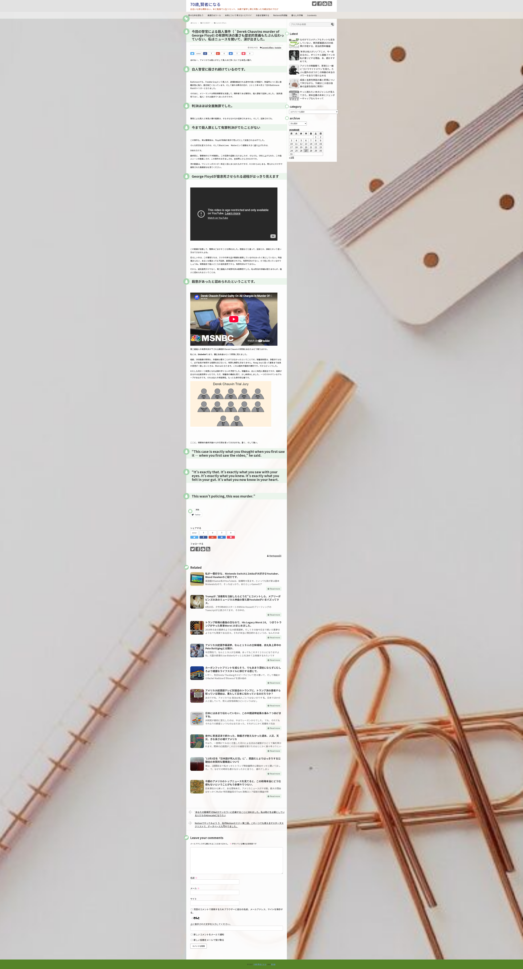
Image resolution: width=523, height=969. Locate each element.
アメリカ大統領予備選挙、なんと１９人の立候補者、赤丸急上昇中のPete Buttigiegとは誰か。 (243, 646)
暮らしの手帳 (297, 15)
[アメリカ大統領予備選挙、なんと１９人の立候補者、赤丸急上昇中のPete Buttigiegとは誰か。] (197, 650)
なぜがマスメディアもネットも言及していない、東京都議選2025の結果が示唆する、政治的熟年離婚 (317, 43)
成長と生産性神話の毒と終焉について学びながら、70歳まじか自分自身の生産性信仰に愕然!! (317, 83)
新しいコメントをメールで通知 (209, 934)
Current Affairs (268, 47)
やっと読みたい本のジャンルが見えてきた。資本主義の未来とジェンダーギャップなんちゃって (317, 95)
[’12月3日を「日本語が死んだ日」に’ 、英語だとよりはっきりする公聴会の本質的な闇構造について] (197, 764)
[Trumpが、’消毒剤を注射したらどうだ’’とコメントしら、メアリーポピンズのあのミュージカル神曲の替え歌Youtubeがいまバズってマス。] (197, 602)
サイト (193, 898)
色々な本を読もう (195, 15)
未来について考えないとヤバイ (238, 15)
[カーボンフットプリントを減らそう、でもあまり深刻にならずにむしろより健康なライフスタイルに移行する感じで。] (197, 673)
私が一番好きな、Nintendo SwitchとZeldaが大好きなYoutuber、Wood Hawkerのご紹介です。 (242, 575)
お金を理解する (262, 15)
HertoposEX (275, 555)
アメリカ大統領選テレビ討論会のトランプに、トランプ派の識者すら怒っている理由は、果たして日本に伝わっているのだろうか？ (243, 692)
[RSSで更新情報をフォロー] (330, 3)
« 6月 (291, 157)
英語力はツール (214, 15)
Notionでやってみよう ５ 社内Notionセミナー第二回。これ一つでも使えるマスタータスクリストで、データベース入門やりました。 (239, 824)
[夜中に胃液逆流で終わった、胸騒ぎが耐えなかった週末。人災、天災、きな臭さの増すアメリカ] (197, 741)
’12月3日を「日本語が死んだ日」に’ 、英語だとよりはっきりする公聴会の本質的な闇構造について (243, 760)
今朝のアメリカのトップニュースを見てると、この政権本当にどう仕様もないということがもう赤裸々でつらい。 (243, 782)
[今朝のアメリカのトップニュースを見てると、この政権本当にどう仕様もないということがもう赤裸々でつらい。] (197, 786)
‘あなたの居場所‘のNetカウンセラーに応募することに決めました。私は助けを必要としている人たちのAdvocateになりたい (240, 813)
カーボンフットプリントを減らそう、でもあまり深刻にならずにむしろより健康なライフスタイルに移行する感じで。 (243, 669)
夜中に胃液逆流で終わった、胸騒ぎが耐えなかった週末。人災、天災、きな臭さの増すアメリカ (242, 737)
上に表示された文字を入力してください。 (211, 924)
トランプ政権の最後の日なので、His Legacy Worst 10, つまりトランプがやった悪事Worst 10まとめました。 (243, 623)
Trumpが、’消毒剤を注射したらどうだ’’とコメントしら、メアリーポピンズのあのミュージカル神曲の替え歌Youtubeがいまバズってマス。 (243, 599)
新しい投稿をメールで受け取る (209, 939)
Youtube (278, 47)
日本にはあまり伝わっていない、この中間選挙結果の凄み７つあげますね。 (243, 714)
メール (195, 888)
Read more (275, 588)
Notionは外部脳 (280, 15)
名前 (193, 877)
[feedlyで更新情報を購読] (324, 3)
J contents (312, 15)
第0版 (273, 964)
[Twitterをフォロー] (314, 3)
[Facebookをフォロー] (319, 3)
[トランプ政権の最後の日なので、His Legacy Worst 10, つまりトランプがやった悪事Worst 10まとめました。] (197, 628)
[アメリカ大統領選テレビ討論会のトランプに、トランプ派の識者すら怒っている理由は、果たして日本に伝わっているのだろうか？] (197, 696)
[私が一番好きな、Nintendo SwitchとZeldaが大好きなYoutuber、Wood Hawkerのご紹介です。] (197, 579)
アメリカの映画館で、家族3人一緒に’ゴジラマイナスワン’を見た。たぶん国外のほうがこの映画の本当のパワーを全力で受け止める (317, 70)
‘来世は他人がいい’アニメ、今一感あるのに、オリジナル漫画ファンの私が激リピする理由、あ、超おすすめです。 (317, 56)
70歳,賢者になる (205, 4)
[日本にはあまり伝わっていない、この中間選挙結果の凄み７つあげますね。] (197, 718)
